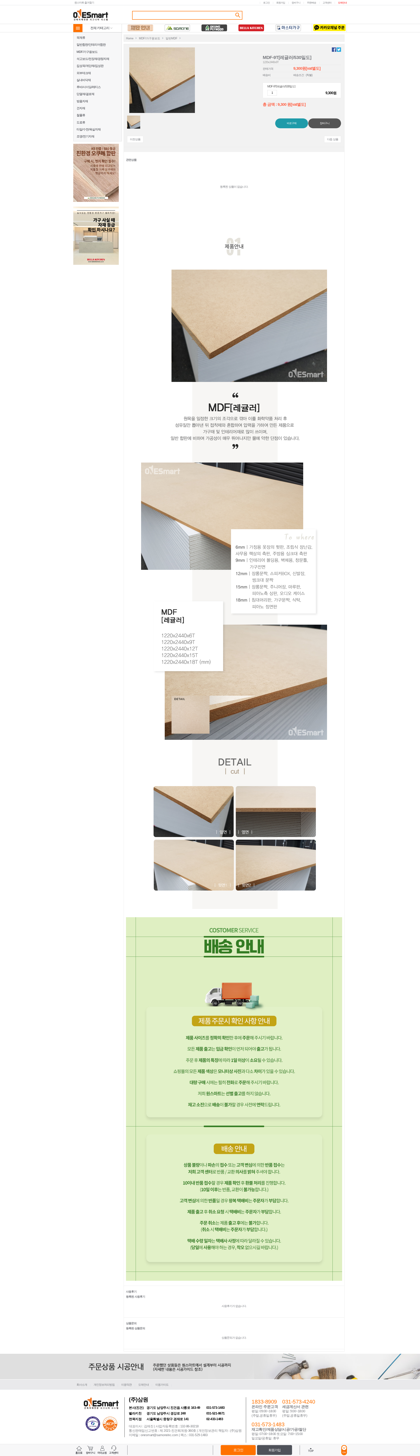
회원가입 (280, 2)
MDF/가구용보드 (87, 52)
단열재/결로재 (85, 94)
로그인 (266, 2)
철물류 (81, 115)
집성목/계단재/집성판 (90, 66)
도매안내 (342, 2)
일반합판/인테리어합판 (91, 44)
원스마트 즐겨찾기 (84, 2)
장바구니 (296, 2)
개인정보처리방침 (104, 1384)
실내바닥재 (84, 80)
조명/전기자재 (85, 136)
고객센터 (327, 2)
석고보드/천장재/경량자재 (93, 59)
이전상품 (135, 139)
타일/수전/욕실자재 (89, 129)
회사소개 (82, 1384)
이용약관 (126, 1384)
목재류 (81, 37)
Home (129, 38)
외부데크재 (84, 73)
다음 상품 (332, 139)
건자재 (81, 108)
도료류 (81, 122)
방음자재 (82, 101)
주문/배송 (311, 2)
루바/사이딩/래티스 (89, 87)
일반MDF (171, 38)
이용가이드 (161, 1384)
